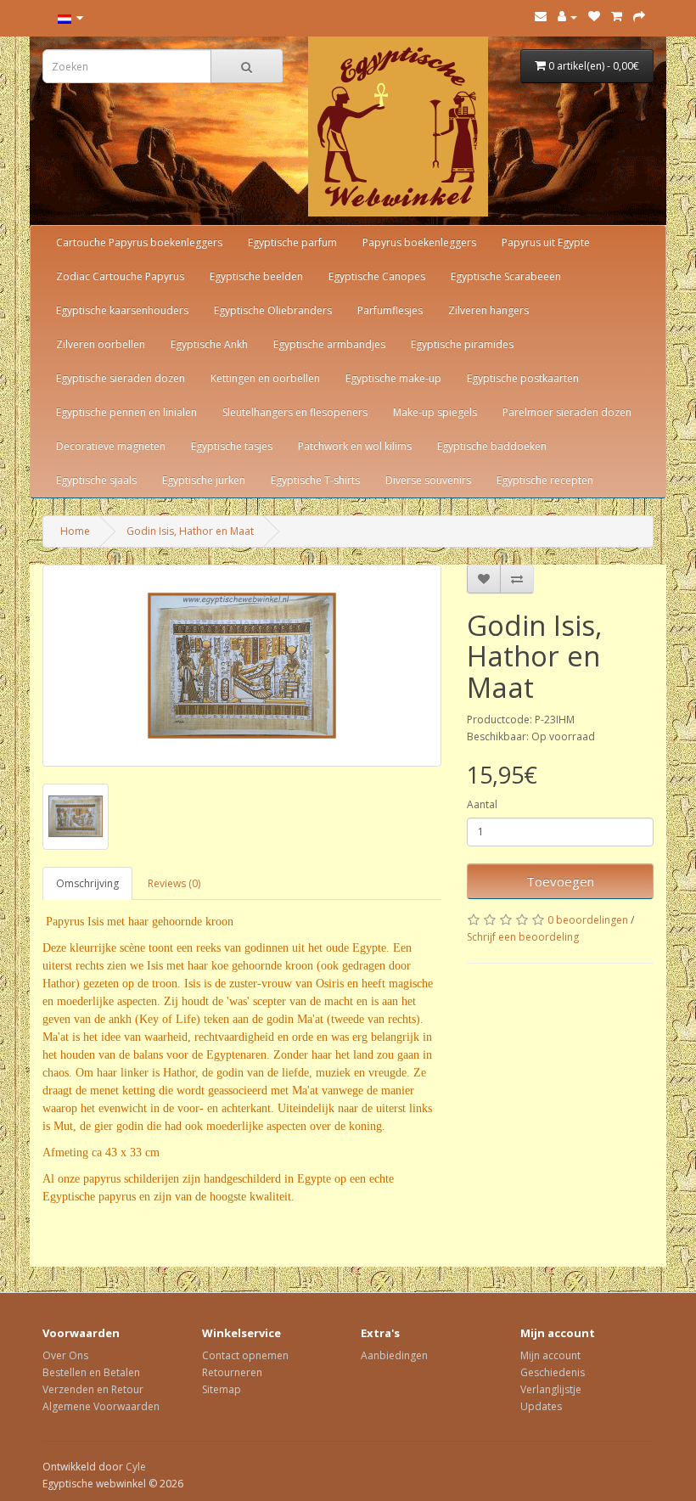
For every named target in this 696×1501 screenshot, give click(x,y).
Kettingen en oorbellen (265, 378)
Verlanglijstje (550, 1389)
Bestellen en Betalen (91, 1372)
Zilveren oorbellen (100, 344)
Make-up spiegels (435, 412)
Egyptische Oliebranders (273, 310)
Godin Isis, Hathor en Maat (190, 531)
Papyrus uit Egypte (546, 242)
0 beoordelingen (587, 920)
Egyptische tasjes (231, 446)
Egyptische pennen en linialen (126, 412)
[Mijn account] (567, 16)
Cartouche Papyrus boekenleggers (139, 242)
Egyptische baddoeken (492, 446)
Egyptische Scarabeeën (506, 276)
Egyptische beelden (256, 276)
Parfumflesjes (390, 310)
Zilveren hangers (488, 310)
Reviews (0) (174, 883)
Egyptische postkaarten (523, 378)
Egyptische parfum (292, 242)
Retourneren (232, 1372)
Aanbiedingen (394, 1355)
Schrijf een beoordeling (523, 937)
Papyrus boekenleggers (419, 242)
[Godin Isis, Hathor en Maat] (241, 666)
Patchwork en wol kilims (355, 446)
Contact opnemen (245, 1355)
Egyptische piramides (462, 344)
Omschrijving (87, 883)
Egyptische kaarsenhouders (122, 310)
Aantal (482, 804)
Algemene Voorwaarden (101, 1406)
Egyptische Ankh (209, 344)
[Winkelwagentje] (616, 16)
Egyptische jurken (203, 480)
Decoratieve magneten (111, 446)
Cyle (136, 1466)
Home (75, 531)
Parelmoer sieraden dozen (566, 412)
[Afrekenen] (639, 16)
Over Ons (65, 1355)
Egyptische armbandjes (329, 344)
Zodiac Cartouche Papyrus (120, 276)
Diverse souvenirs (428, 480)
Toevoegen (560, 881)
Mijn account (550, 1355)
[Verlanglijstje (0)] (594, 16)
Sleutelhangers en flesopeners (295, 412)
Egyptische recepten (545, 480)
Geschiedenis (552, 1372)
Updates (541, 1406)
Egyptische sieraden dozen (120, 378)
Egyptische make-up (393, 378)
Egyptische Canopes (376, 276)
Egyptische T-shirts (315, 480)
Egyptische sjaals (96, 480)
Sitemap (221, 1389)
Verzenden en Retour (92, 1389)
